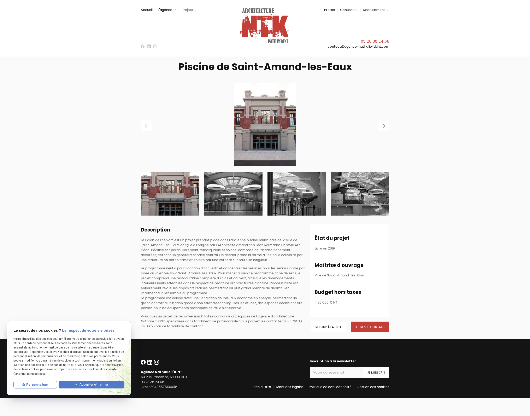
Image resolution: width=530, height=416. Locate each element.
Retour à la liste (329, 327)
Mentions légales (290, 387)
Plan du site (262, 387)
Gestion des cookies (373, 387)
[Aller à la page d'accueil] (265, 25)
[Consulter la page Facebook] (143, 46)
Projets (187, 9)
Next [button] (383, 126)
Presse (329, 9)
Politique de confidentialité (330, 387)
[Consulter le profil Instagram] (155, 46)
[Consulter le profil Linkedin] (149, 46)
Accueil (147, 9)
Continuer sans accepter (30, 373)
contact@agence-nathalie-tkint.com (358, 46)
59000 (164, 377)
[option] (265, 124)
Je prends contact (370, 327)
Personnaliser (37, 385)
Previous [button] (146, 126)
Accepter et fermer (93, 384)
